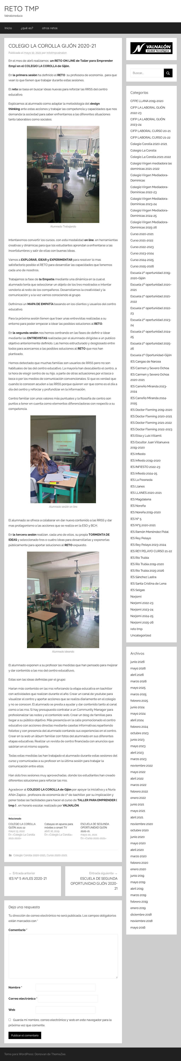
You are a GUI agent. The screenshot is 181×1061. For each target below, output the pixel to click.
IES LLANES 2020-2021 (146, 492)
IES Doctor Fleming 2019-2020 (151, 409)
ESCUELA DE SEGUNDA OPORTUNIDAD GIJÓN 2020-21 (95, 828)
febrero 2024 (139, 726)
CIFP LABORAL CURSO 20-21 (150, 131)
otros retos (49, 28)
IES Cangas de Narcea (145, 361)
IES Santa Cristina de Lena (148, 583)
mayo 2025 (137, 687)
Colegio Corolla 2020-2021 (29, 855)
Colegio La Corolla (143, 150)
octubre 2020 (139, 830)
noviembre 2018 (141, 921)
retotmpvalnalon (56, 52)
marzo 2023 (138, 759)
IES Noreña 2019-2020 (145, 512)
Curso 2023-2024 (142, 253)
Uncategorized (140, 635)
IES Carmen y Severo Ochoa (149, 368)
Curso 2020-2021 (57, 855)
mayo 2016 (137, 927)
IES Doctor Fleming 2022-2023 (151, 429)
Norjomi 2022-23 (141, 603)
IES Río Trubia (139, 557)
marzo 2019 (138, 895)
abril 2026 (137, 674)
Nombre (15, 987)
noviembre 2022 (141, 765)
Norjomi (136, 596)
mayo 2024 (137, 713)
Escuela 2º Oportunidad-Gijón (151, 355)
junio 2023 (137, 739)
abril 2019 (136, 888)
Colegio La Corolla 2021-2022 (150, 157)
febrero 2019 (139, 901)
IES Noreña (138, 505)
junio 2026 (137, 662)
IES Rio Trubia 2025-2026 (147, 570)
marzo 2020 (138, 856)
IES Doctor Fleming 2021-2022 (151, 422)
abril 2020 (137, 850)
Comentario (17, 930)
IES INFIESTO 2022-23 (145, 467)
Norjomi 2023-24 (141, 609)
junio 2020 (137, 837)
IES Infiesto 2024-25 (143, 473)
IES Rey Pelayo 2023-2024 (148, 544)
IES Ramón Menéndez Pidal (149, 532)
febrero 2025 (139, 700)
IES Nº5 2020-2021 (143, 525)
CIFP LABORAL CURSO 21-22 (150, 137)
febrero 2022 (139, 791)
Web (11, 1010)
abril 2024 (137, 720)
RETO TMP (21, 8)
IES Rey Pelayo (140, 538)
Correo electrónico (22, 998)
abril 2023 (137, 752)
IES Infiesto (137, 454)
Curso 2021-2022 (141, 240)
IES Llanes (137, 486)
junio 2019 (137, 875)
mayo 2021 (137, 811)
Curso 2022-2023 (142, 247)
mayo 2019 (137, 882)
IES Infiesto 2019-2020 (145, 460)
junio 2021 (137, 804)
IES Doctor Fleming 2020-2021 (151, 416)
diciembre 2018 (141, 914)
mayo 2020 (138, 843)
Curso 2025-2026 (142, 266)
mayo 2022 (137, 772)
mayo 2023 (137, 746)
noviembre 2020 (141, 824)
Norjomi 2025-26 (141, 622)
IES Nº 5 (135, 519)
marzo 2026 (138, 681)
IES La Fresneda (141, 480)
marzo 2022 (138, 785)
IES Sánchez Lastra (143, 577)
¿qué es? (27, 28)
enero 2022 (138, 798)
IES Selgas (137, 590)
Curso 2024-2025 (142, 260)
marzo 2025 (138, 694)
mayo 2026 (138, 668)
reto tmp (136, 629)
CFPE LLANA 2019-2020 (146, 101)
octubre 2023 (139, 733)
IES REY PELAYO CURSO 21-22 (151, 551)
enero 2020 (138, 869)
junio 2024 (137, 707)
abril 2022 (137, 778)
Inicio (8, 28)
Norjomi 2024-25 (141, 616)
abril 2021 (136, 817)
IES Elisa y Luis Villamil (146, 435)
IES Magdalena (140, 499)
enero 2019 (138, 908)
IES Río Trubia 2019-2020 (147, 564)
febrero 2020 (139, 862)
